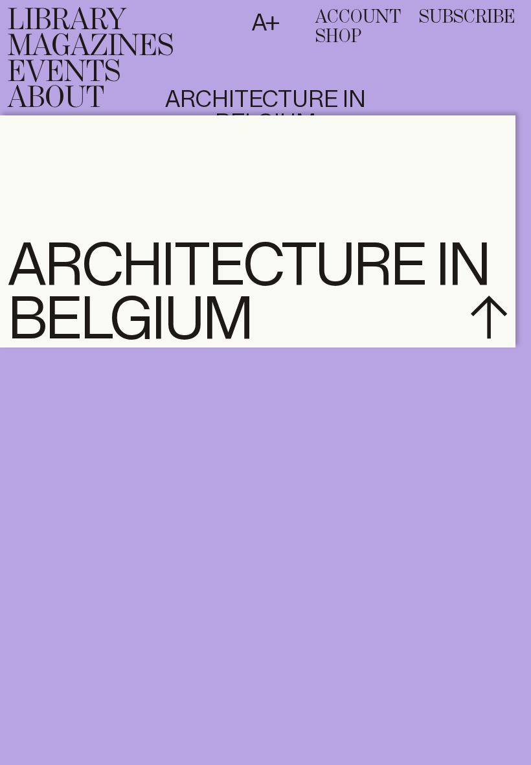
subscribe (467, 17)
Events (64, 72)
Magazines (91, 46)
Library (67, 20)
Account (358, 17)
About (56, 98)
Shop (338, 37)
